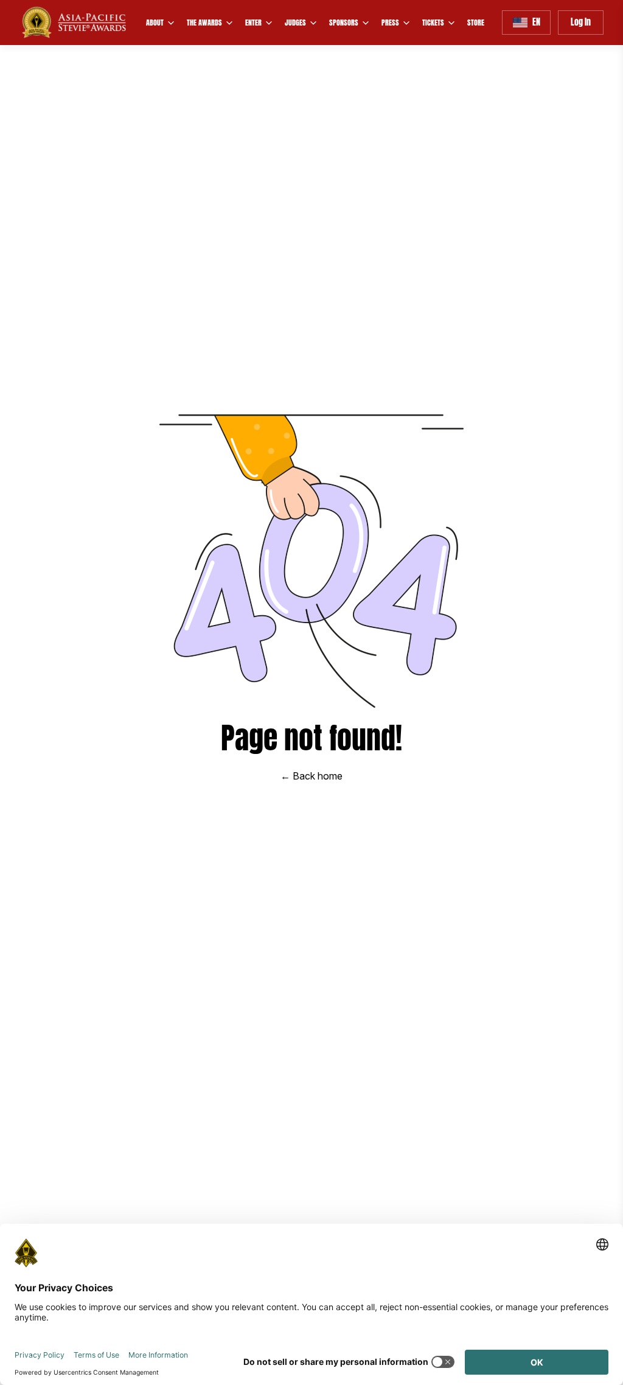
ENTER (253, 22)
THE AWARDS (204, 22)
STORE (475, 22)
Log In (581, 22)
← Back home (311, 776)
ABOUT (155, 22)
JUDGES (295, 22)
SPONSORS (343, 22)
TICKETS (433, 22)
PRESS (390, 22)
